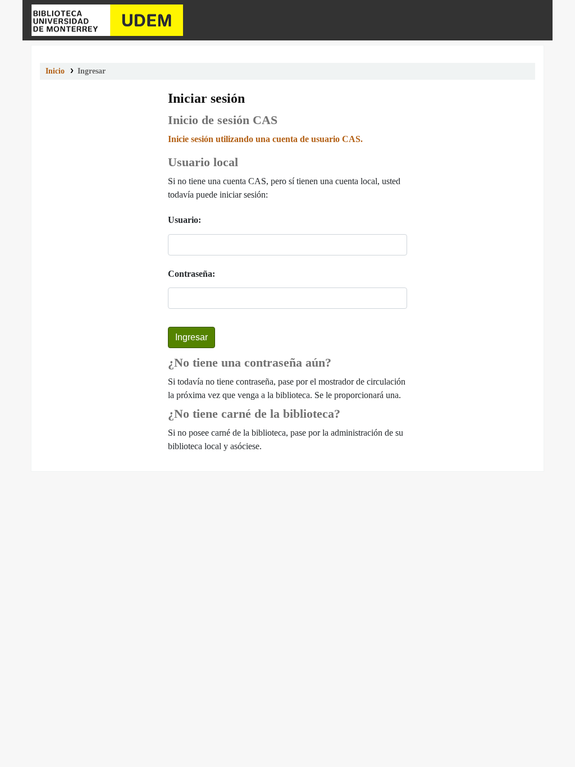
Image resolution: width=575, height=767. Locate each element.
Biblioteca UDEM (107, 20)
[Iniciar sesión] (533, 20)
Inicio (55, 71)
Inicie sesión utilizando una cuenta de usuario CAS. (265, 139)
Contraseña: (191, 274)
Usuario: (184, 220)
